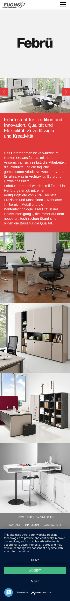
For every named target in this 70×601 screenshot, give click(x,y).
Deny (35, 560)
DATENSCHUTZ (52, 525)
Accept (35, 570)
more (35, 581)
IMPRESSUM (32, 525)
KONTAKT (14, 525)
